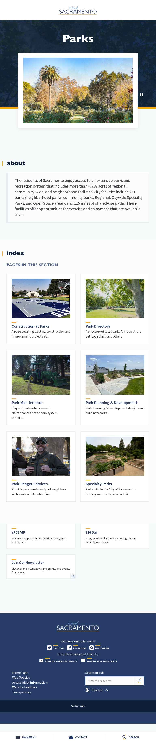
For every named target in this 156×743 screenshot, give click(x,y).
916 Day (92, 532)
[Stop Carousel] (141, 94)
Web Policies (21, 677)
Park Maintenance (27, 403)
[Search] (139, 680)
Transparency (21, 692)
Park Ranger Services (30, 484)
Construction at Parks (30, 326)
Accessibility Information (30, 682)
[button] (97, 690)
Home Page (20, 673)
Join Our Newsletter (28, 562)
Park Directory (98, 326)
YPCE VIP (18, 532)
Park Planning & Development (111, 403)
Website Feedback (24, 687)
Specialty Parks (99, 484)
